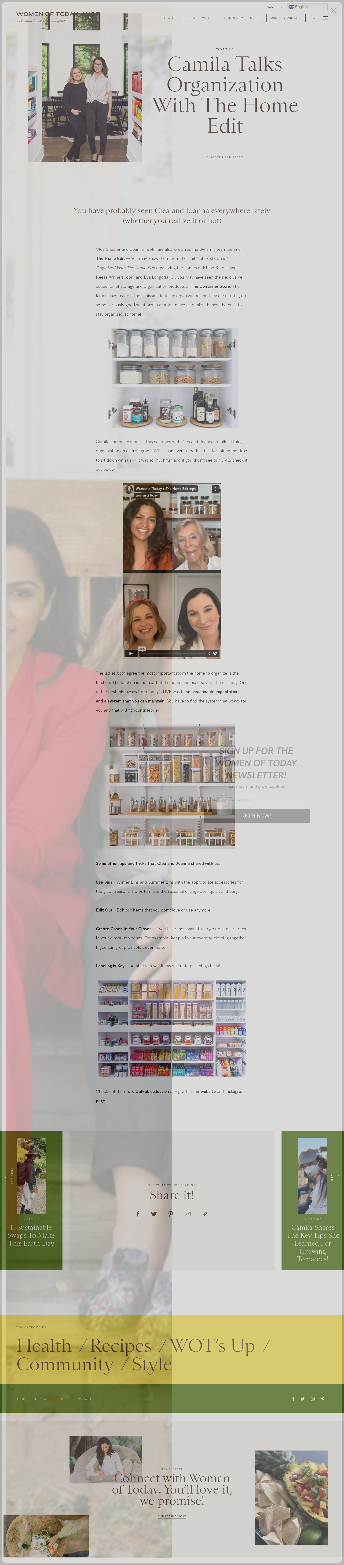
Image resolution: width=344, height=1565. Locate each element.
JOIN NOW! (257, 815)
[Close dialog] (333, 10)
